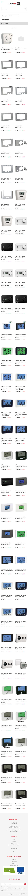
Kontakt (14, 841)
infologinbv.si (16, 827)
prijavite (9, 52)
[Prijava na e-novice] (25, 884)
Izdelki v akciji (14, 861)
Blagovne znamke (14, 865)
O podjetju (14, 839)
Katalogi (14, 859)
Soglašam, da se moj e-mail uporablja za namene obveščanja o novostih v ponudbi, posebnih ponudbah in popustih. (13, 888)
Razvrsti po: (5, 15)
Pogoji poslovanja (14, 843)
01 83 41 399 (15, 826)
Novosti (14, 863)
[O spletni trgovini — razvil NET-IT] (24, 894)
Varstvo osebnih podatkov (14, 845)
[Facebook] (14, 851)
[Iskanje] (25, 9)
